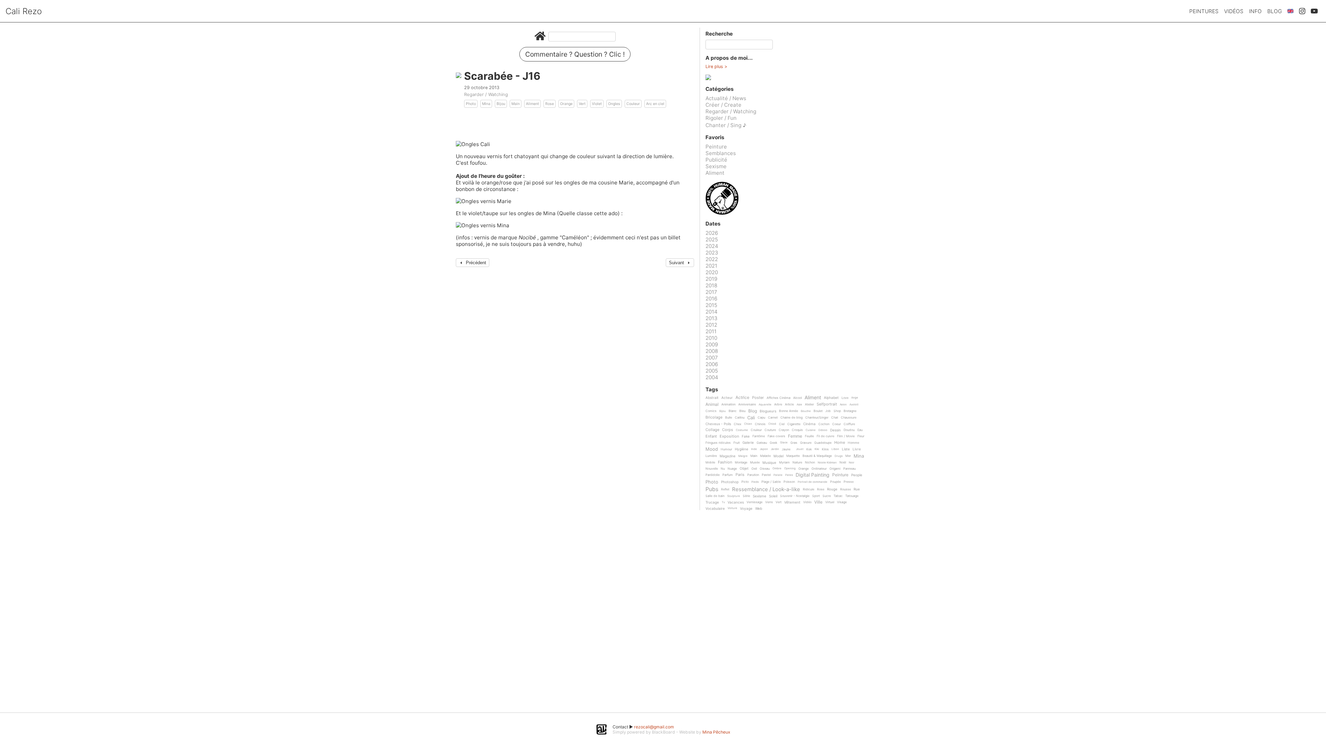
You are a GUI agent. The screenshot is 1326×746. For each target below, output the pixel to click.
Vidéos (1233, 11)
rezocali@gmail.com (654, 726)
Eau (860, 430)
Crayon (784, 430)
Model (779, 456)
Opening (790, 468)
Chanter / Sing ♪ (725, 125)
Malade (765, 456)
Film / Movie (846, 436)
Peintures (1204, 11)
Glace (784, 442)
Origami (834, 468)
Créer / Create (723, 105)
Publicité (716, 159)
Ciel (782, 424)
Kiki (817, 449)
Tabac (838, 496)
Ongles (614, 104)
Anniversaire (747, 404)
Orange (566, 104)
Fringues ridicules (718, 442)
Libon (835, 449)
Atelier (809, 404)
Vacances (736, 502)
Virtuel (829, 502)
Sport (816, 496)
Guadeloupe (823, 442)
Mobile (710, 462)
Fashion (725, 462)
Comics (711, 411)
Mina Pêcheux (716, 732)
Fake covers (776, 436)
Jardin (775, 449)
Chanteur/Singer (816, 417)
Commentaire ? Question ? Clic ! (575, 54)
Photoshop (730, 482)
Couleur (633, 104)
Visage (842, 502)
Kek (809, 449)
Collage (712, 430)
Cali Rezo (24, 11)
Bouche (806, 411)
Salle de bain (714, 496)
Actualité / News (725, 98)
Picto (745, 481)
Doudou (849, 430)
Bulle (728, 417)
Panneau (849, 468)
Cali (751, 418)
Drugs (839, 456)
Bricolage (713, 417)
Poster (758, 398)
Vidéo (807, 502)
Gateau (762, 442)
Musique (769, 462)
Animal (712, 405)
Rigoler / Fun (721, 118)
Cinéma (809, 423)
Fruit (736, 442)
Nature (797, 462)
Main (515, 104)
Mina (486, 104)
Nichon (810, 462)
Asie (799, 404)
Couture (770, 430)
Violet (597, 104)
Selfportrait (827, 404)
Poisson (789, 481)
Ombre (776, 468)
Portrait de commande (812, 482)
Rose (549, 104)
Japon (764, 449)
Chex (737, 424)
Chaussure (848, 417)
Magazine (728, 456)
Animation (728, 404)
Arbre (778, 404)
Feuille (809, 436)
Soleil (773, 496)
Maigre (743, 456)
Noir (851, 462)
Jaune (786, 449)
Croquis (797, 430)
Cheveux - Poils (718, 423)
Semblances (720, 153)
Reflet (725, 489)
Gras (793, 442)
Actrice (742, 398)
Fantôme (758, 436)
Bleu (742, 411)
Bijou (501, 104)
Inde (754, 449)
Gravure (805, 442)
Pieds (755, 482)
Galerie (748, 442)
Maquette (793, 456)
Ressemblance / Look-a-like (766, 489)
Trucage (712, 502)
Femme (795, 436)
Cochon (823, 424)
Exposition (729, 436)
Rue (857, 489)
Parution (753, 475)
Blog (1274, 11)
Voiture (732, 508)
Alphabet (831, 397)
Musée (755, 462)
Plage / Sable (771, 481)
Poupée (835, 481)
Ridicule (808, 489)
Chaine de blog (791, 417)
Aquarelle (765, 404)
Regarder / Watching (486, 94)
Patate (778, 475)
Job (828, 411)
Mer (848, 456)
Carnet (773, 417)
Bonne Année (788, 411)
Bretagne (850, 411)
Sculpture (733, 496)
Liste (846, 449)
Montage (741, 462)
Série (746, 496)
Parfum (727, 475)
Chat (834, 417)
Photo (471, 104)
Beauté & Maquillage (817, 456)
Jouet (800, 449)
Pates (789, 475)
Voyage (746, 508)
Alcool (797, 397)
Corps (727, 430)
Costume (742, 430)
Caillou (739, 417)
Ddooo (822, 430)
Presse (849, 481)
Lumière (711, 456)
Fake (746, 436)
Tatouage (851, 496)
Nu (723, 468)
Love (845, 397)
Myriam (784, 462)
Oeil (754, 468)
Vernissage (754, 502)
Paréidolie (712, 475)
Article (789, 404)
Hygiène (741, 449)
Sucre (827, 496)
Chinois (760, 424)
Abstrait (712, 397)
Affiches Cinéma (778, 397)
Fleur (860, 436)
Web (758, 508)
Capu (761, 417)
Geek (773, 442)
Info (1255, 11)
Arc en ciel (655, 104)
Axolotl (853, 404)
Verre (769, 502)
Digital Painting (812, 475)
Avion (843, 404)
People (856, 475)
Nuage (732, 468)
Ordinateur (819, 468)
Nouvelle (711, 468)
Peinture (716, 146)
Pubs (711, 489)
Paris (740, 475)
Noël (842, 462)
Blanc (733, 411)
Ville (818, 502)
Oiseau (765, 468)
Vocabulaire (715, 508)
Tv (723, 502)
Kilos (825, 449)
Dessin (835, 430)
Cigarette (793, 424)
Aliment (532, 104)
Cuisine (811, 430)
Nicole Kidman (827, 462)
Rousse (845, 489)
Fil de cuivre (825, 436)
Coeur (836, 424)
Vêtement (792, 502)
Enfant (711, 436)
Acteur (727, 397)
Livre (857, 449)
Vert (582, 104)
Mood (711, 449)
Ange (854, 397)
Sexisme (716, 166)
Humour (726, 449)
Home (839, 442)
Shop (837, 411)
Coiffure (849, 424)
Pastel (766, 475)
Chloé (772, 424)
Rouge (832, 489)
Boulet (818, 411)
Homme (853, 442)
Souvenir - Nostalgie (794, 496)
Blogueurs (768, 411)
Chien (748, 424)
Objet (744, 468)
